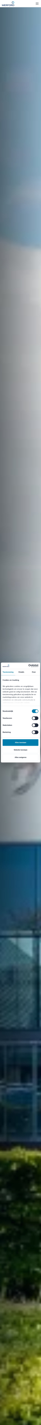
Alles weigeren (20, 757)
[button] (36, 3)
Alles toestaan (20, 742)
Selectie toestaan (20, 750)
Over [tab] (34, 672)
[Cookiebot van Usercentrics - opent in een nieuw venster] (28, 665)
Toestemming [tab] (8, 672)
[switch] (35, 718)
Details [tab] (21, 672)
